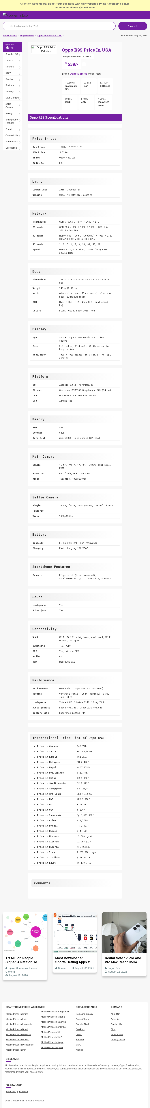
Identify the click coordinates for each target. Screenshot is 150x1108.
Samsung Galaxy (84, 1014)
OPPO (79, 1034)
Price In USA (11, 54)
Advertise (115, 1019)
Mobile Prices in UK (51, 1032)
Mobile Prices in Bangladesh (55, 1011)
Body (8, 73)
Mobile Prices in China (17, 1014)
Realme (80, 1039)
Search (133, 26)
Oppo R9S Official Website (75, 194)
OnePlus (80, 1029)
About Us (115, 1014)
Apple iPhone (82, 1019)
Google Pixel (82, 1024)
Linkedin (23, 1091)
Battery (8, 113)
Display (9, 79)
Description (11, 148)
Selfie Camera (9, 106)
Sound (8, 129)
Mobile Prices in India (16, 1019)
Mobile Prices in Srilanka (53, 1027)
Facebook (11, 1091)
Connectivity (11, 135)
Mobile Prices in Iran (16, 1050)
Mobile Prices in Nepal (52, 1042)
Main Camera (12, 98)
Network (9, 66)
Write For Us (117, 1034)
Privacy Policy (118, 1039)
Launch (9, 60)
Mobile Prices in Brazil (17, 1029)
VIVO (78, 1044)
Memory (9, 91)
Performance (11, 141)
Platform (9, 85)
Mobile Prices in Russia (17, 1039)
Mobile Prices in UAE (51, 1037)
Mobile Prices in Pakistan (18, 1034)
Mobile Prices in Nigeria (53, 1017)
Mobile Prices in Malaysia (53, 1022)
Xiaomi (79, 1050)
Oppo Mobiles (78, 73)
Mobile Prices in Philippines (19, 1044)
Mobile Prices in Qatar (52, 1047)
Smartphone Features (11, 121)
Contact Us (116, 1024)
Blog (113, 1029)
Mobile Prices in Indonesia (19, 1024)
